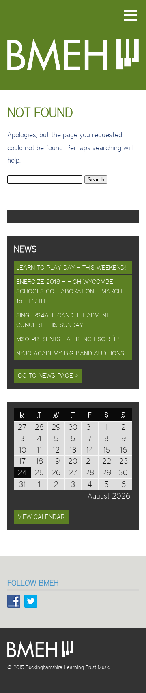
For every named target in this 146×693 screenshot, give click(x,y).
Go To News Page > (48, 375)
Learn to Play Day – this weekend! (71, 267)
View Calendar (41, 517)
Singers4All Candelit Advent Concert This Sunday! (63, 320)
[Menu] (130, 15)
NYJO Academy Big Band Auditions (70, 353)
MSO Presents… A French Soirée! (67, 339)
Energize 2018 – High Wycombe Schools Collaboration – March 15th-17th (69, 291)
